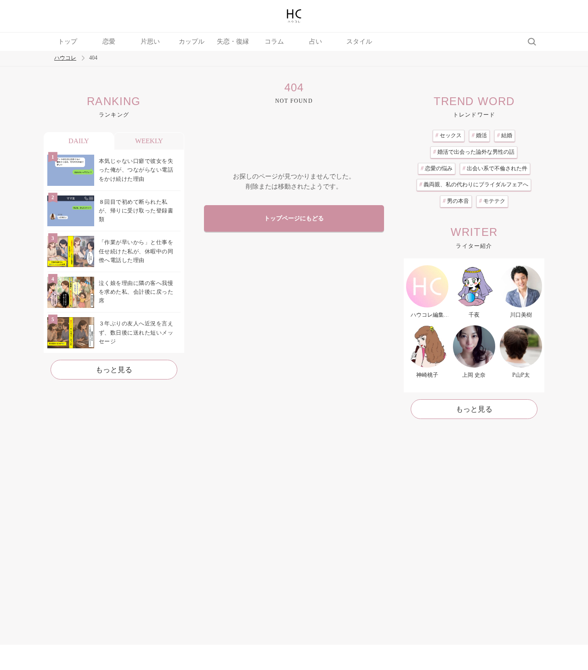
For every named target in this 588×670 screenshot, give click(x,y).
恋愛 (108, 41)
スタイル (359, 41)
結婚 (504, 135)
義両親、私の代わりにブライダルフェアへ (473, 184)
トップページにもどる (294, 218)
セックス (448, 135)
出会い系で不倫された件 (495, 168)
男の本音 (456, 201)
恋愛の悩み (436, 168)
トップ (67, 41)
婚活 (479, 135)
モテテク (492, 201)
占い (315, 41)
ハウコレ (65, 58)
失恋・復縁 (233, 41)
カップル (191, 41)
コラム (274, 41)
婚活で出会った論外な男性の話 (473, 152)
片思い (150, 41)
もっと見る (114, 370)
